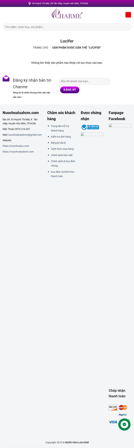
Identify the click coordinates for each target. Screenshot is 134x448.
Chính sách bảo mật (62, 155)
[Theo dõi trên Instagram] (123, 80)
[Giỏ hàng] (128, 15)
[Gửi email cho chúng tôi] (116, 94)
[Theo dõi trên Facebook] (116, 80)
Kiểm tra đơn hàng (61, 136)
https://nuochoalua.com (16, 146)
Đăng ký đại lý (58, 142)
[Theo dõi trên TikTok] (116, 87)
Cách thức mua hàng (62, 148)
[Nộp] (127, 27)
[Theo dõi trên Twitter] (123, 87)
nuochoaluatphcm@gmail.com (25, 134)
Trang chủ (40, 47)
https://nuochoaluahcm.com (18, 151)
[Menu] (5, 14)
